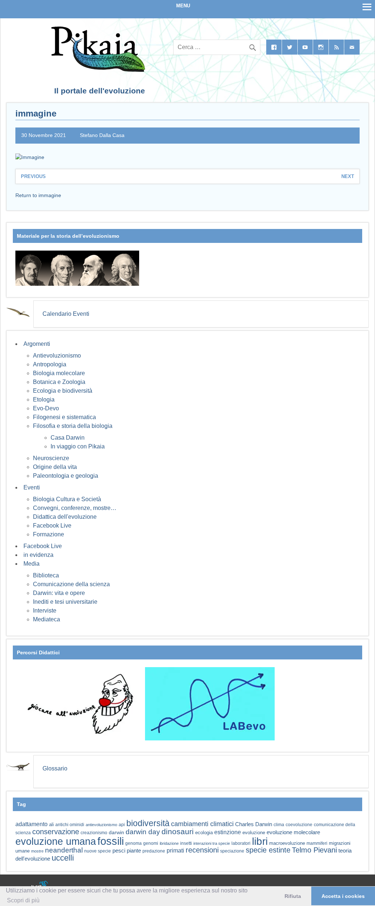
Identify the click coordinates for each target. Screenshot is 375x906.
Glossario (54, 768)
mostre (37, 851)
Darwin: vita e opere (59, 593)
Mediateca (46, 619)
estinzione (227, 832)
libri (260, 841)
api (122, 824)
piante (134, 851)
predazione (153, 850)
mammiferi (317, 843)
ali (51, 824)
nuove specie (97, 850)
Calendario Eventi (65, 314)
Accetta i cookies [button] (343, 896)
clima (279, 824)
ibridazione (169, 843)
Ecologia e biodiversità (62, 391)
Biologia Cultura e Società (67, 499)
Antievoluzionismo (57, 355)
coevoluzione (299, 824)
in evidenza (38, 555)
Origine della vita (55, 467)
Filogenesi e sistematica (64, 417)
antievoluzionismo (101, 824)
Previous (33, 176)
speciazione (232, 851)
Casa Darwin (68, 437)
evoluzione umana (55, 841)
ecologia (204, 832)
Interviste (44, 610)
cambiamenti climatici (202, 824)
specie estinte (268, 850)
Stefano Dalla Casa (102, 135)
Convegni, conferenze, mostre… (74, 508)
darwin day (143, 832)
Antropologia (49, 364)
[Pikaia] (96, 69)
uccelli (63, 857)
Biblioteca (46, 575)
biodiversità (148, 823)
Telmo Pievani (314, 850)
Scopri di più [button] (23, 900)
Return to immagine (38, 195)
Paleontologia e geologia (65, 476)
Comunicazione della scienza (71, 584)
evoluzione (253, 832)
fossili (110, 841)
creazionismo (94, 832)
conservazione (55, 832)
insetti (186, 843)
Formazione (48, 534)
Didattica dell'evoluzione (65, 517)
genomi (150, 843)
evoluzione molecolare (293, 832)
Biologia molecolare (59, 373)
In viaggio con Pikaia (78, 446)
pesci (118, 851)
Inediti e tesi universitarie (65, 602)
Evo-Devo (46, 408)
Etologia (44, 399)
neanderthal (64, 850)
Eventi (31, 487)
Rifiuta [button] (293, 896)
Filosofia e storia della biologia (72, 426)
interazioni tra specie (211, 843)
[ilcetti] (39, 885)
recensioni (202, 850)
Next (347, 176)
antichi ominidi (69, 824)
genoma (133, 843)
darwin (116, 832)
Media (31, 564)
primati (175, 850)
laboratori (240, 843)
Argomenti (36, 344)
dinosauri (177, 831)
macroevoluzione (287, 843)
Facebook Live (52, 525)
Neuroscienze (51, 458)
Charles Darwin (253, 824)
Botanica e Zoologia (59, 382)
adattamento (31, 824)
